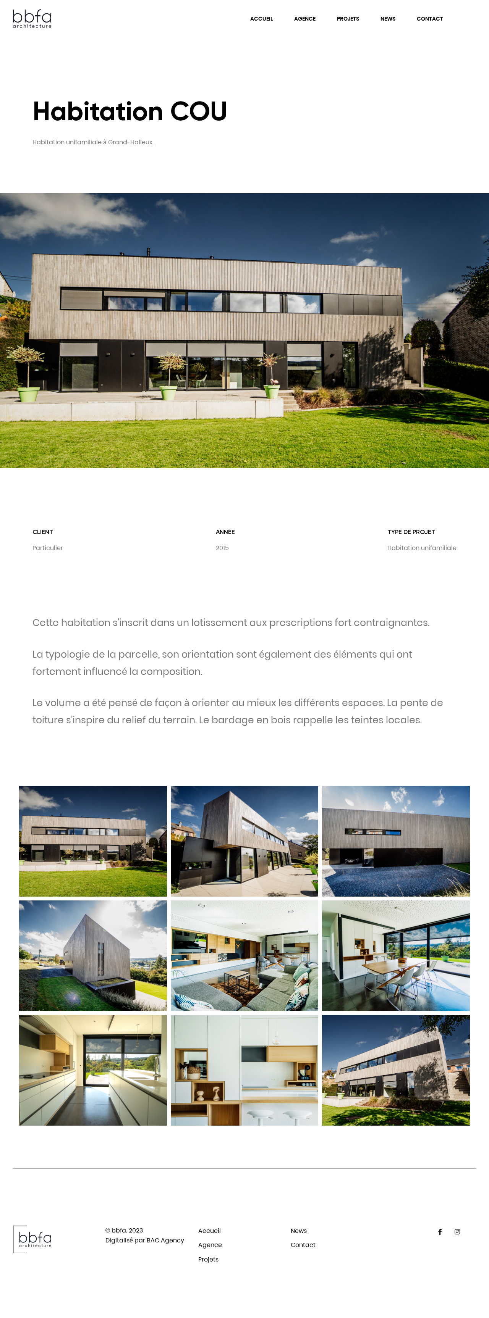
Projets (348, 19)
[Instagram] (457, 1232)
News (388, 19)
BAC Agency (165, 1240)
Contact (430, 19)
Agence (305, 19)
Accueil (261, 19)
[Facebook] (440, 1232)
